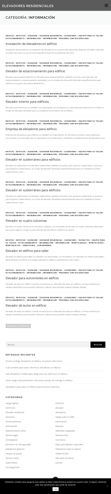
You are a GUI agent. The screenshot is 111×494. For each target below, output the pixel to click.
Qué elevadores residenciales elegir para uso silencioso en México (36, 374)
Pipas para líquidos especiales (69, 444)
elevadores (70, 36)
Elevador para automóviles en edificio (32, 278)
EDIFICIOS (21, 36)
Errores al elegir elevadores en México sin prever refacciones (34, 361)
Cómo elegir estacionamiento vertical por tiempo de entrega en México (39, 380)
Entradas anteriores (18, 326)
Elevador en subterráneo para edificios (33, 159)
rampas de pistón (14, 453)
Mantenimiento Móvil (16, 430)
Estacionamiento (15, 38)
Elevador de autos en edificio (26, 305)
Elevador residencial (51, 36)
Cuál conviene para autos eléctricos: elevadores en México (33, 367)
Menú (106, 5)
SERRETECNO (29, 245)
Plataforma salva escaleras (68, 449)
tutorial (59, 462)
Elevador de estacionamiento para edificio (35, 71)
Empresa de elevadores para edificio (31, 129)
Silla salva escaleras (65, 458)
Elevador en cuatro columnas (26, 220)
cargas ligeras (12, 403)
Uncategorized (12, 467)
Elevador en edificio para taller (27, 250)
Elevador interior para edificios (27, 101)
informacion (34, 38)
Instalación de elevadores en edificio (31, 43)
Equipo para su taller (91, 36)
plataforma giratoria (15, 449)
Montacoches (96, 243)
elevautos (84, 240)
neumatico (60, 439)
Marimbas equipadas (65, 430)
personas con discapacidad (74, 38)
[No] (107, 486)
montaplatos (13, 245)
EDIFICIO (10, 36)
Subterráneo (44, 245)
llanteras (59, 426)
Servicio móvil (12, 458)
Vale (56, 489)
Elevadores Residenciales (28, 6)
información (50, 38)
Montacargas (79, 243)
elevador (33, 36)
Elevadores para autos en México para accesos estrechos (33, 386)
